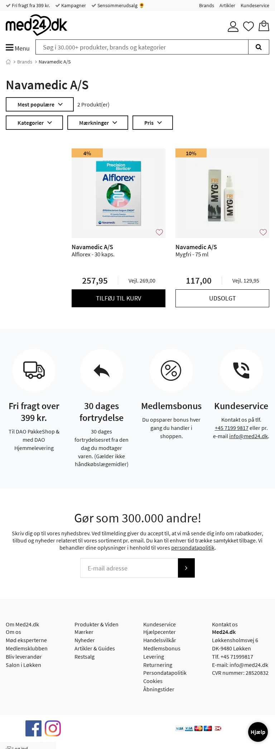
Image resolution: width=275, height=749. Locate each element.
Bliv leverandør (24, 656)
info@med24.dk (248, 436)
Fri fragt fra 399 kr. (30, 5)
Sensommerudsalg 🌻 (120, 5)
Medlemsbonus (161, 648)
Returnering (157, 664)
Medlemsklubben (27, 648)
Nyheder (84, 640)
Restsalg (84, 656)
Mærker (83, 631)
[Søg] (258, 46)
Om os (13, 631)
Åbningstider (158, 689)
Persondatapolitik (165, 672)
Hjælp (258, 731)
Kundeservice (255, 5)
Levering (153, 656)
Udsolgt (222, 298)
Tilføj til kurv (118, 298)
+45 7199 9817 (232, 427)
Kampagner (73, 5)
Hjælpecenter (159, 631)
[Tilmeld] (186, 568)
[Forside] (8, 61)
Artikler (227, 5)
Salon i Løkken (23, 664)
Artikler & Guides (94, 648)
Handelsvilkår (159, 640)
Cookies (153, 680)
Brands (206, 5)
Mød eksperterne (26, 640)
